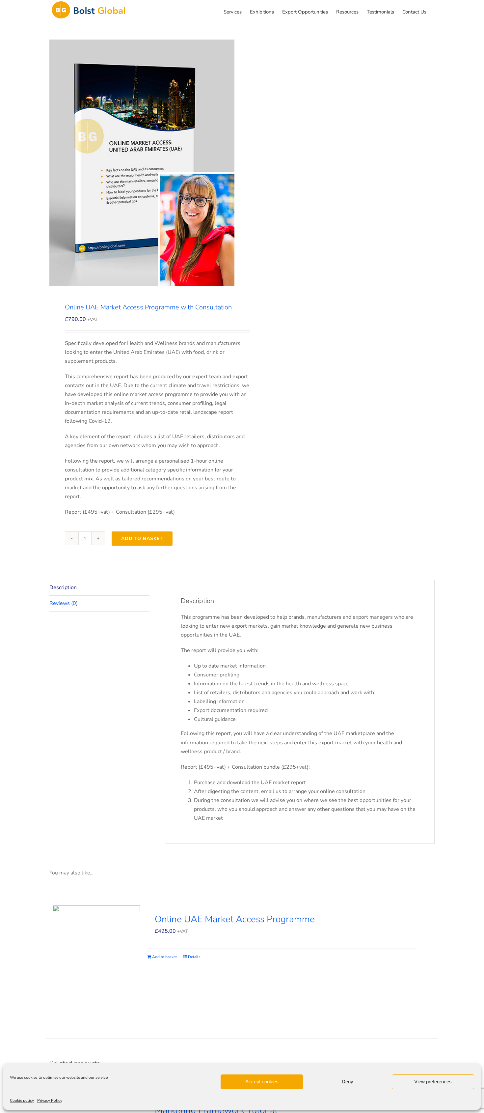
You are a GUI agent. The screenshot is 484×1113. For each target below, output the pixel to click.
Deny (347, 1081)
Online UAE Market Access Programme (235, 919)
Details (194, 956)
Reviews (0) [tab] (63, 603)
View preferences (433, 1081)
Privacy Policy (49, 1100)
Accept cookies (262, 1081)
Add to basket (142, 538)
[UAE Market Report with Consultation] (141, 163)
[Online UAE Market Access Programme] (96, 963)
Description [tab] (63, 587)
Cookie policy (22, 1100)
